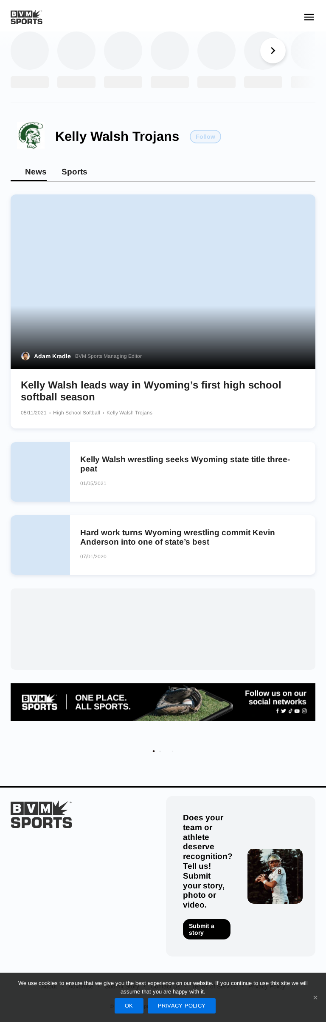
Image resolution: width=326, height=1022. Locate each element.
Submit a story (201, 929)
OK (129, 1005)
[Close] (315, 997)
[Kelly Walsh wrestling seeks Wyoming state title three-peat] (40, 472)
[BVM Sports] (41, 814)
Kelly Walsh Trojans (117, 136)
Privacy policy (182, 1005)
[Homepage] (26, 17)
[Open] (309, 17)
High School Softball (77, 413)
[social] (163, 702)
